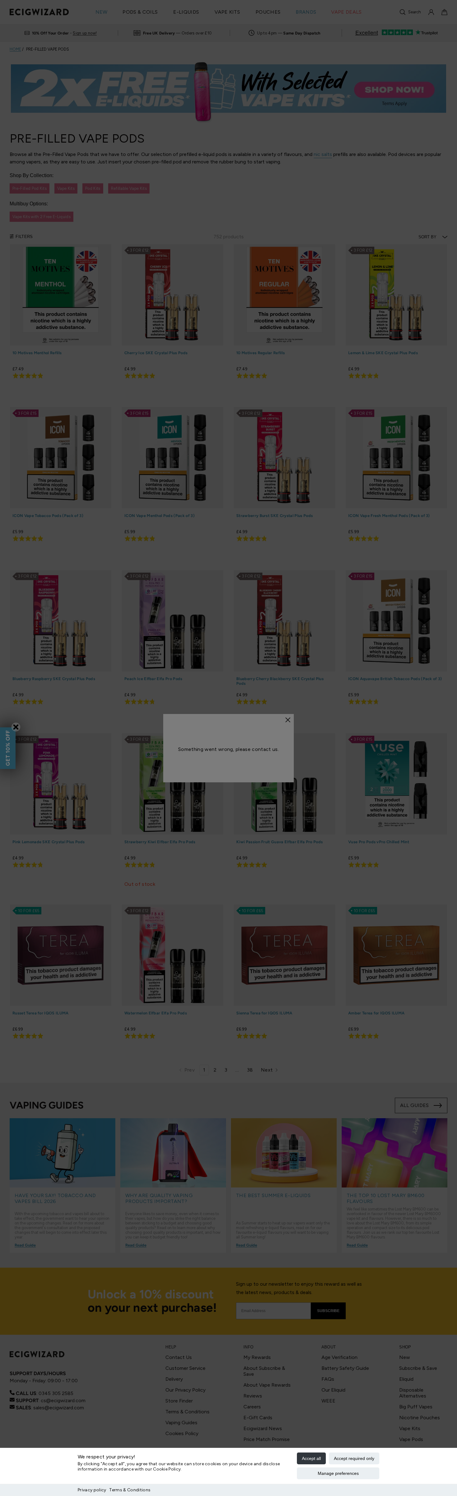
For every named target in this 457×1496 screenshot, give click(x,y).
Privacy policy (92, 1490)
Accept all (311, 1458)
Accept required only (354, 1458)
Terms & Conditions (129, 1490)
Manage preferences (338, 1473)
